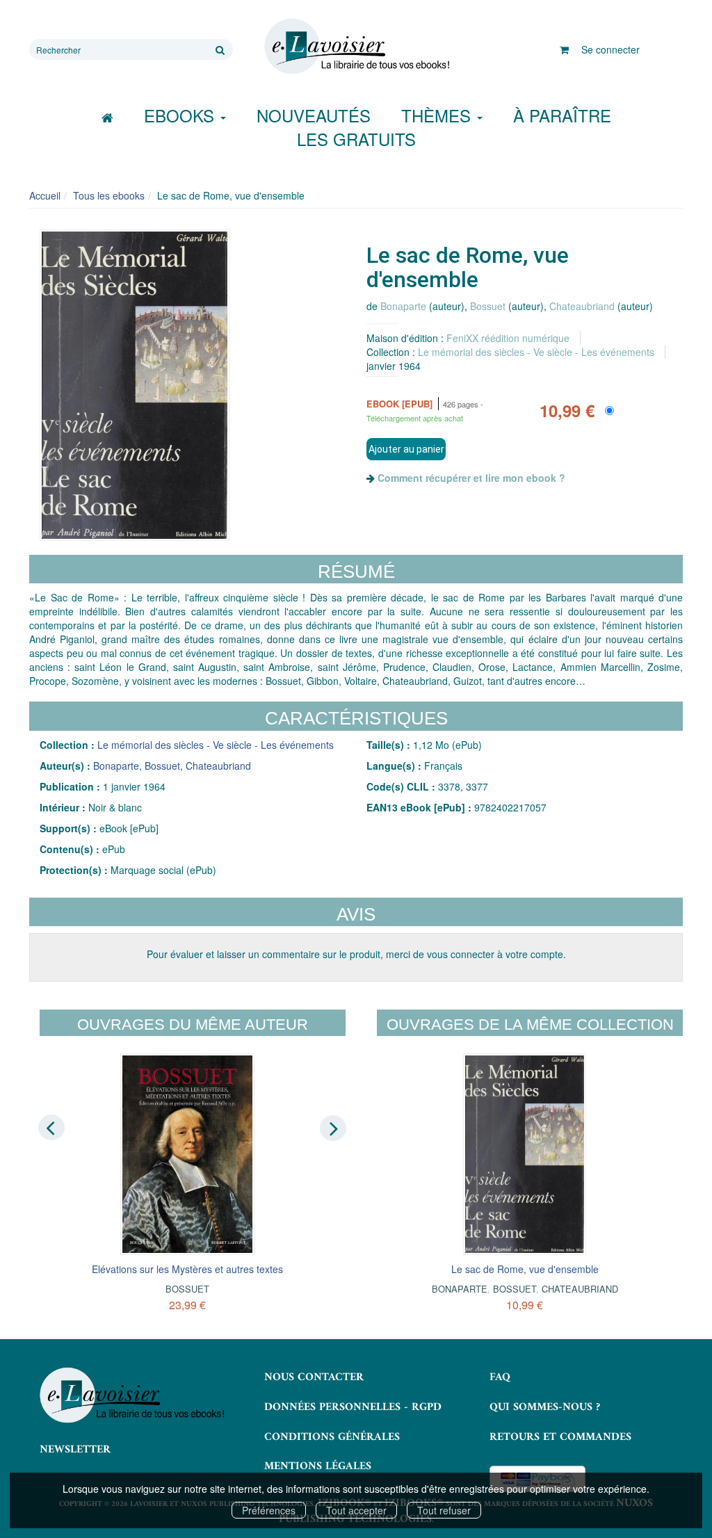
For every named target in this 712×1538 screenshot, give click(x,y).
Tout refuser (444, 1510)
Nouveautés (314, 115)
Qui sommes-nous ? (545, 1407)
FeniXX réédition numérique (507, 338)
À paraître (562, 115)
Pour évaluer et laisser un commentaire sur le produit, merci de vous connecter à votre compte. (356, 954)
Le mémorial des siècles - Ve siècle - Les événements (536, 352)
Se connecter (610, 49)
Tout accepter (356, 1510)
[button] (134, 385)
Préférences (269, 1510)
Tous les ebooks (109, 195)
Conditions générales (332, 1437)
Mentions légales (317, 1466)
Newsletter (75, 1449)
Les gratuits (356, 139)
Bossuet (487, 306)
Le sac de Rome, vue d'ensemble (525, 1269)
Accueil (44, 195)
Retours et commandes (560, 1437)
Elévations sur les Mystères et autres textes (187, 1269)
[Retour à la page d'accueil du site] (356, 46)
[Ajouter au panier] (406, 449)
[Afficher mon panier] (564, 49)
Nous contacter (314, 1377)
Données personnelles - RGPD (353, 1407)
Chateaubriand (582, 306)
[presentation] (51, 1127)
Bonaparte (403, 306)
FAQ (500, 1377)
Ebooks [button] (181, 115)
